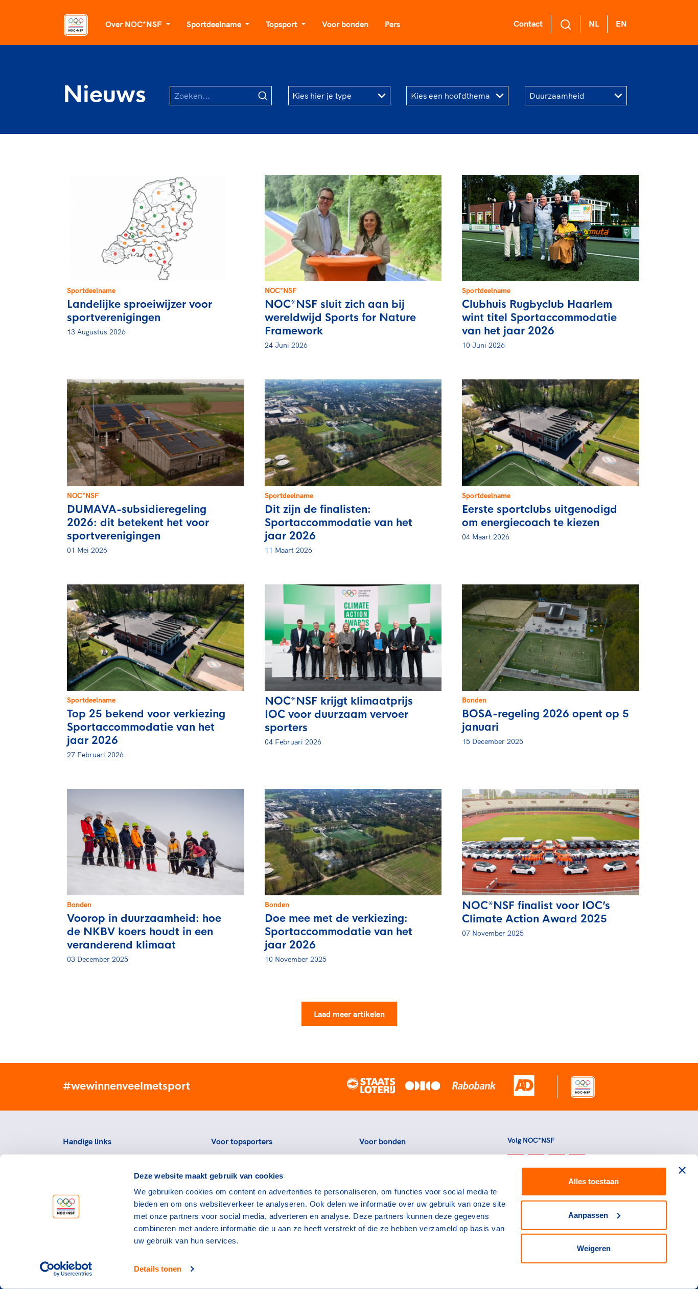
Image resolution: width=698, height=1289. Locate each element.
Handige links (87, 1141)
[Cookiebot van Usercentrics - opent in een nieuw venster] (66, 1269)
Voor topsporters (241, 1141)
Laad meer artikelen (349, 1014)
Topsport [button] (282, 24)
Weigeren (594, 1248)
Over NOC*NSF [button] (134, 24)
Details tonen (157, 1268)
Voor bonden (345, 24)
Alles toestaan (593, 1181)
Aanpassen (588, 1214)
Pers (392, 24)
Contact (528, 23)
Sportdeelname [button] (215, 24)
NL (594, 23)
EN (621, 23)
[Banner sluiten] (682, 1170)
